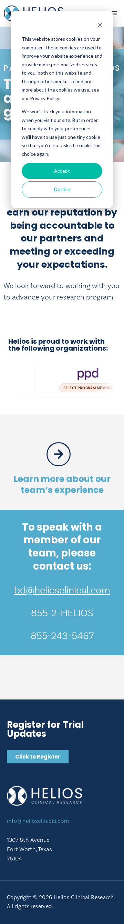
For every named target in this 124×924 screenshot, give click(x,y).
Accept (62, 171)
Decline (62, 189)
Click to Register (37, 756)
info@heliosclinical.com (38, 820)
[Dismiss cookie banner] (99, 26)
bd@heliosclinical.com (62, 590)
